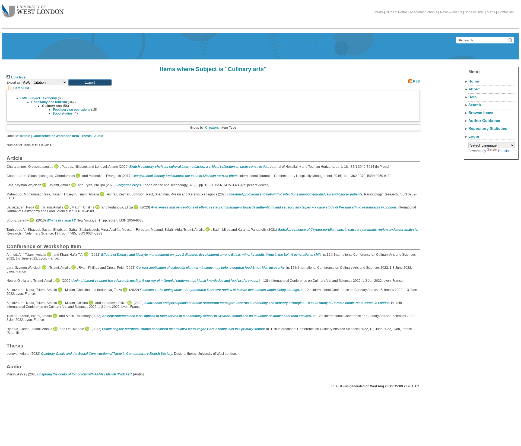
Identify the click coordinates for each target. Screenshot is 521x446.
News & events (451, 12)
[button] (90, 82)
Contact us (506, 12)
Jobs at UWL (474, 12)
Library (378, 12)
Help (472, 97)
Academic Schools (423, 12)
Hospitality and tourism (49, 102)
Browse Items (480, 112)
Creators (212, 127)
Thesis (86, 136)
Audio (98, 136)
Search (474, 105)
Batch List (20, 88)
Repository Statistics (487, 128)
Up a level (18, 77)
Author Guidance (484, 120)
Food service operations (71, 110)
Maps (491, 12)
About (474, 89)
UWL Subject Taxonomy (38, 98)
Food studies (63, 113)
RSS (416, 81)
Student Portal (396, 12)
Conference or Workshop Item (56, 136)
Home (473, 81)
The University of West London (33, 11)
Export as (13, 82)
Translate (505, 151)
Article (25, 136)
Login (473, 136)
